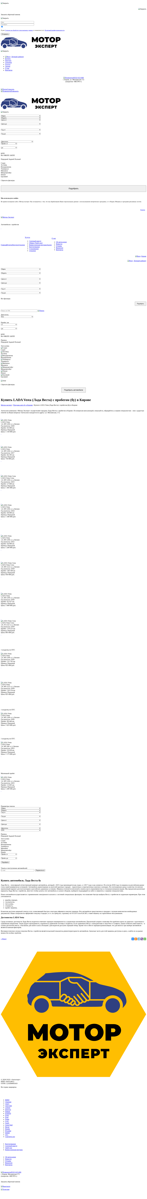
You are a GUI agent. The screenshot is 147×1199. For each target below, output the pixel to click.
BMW (7, 1100)
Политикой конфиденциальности (54, 30)
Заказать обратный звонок (10, 1182)
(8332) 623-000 (78, 78)
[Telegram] (139, 939)
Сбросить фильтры (8, 180)
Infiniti (7, 1133)
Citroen (7, 1108)
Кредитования (10, 1144)
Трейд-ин (8, 1148)
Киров (143, 256)
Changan (8, 1102)
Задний (11, 159)
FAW (7, 1115)
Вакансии (59, 248)
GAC (7, 1121)
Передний (4, 159)
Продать (8, 60)
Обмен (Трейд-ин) (36, 243)
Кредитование (34, 247)
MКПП (6, 155)
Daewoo (8, 1110)
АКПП (12, 155)
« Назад (3, 939)
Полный (18, 159)
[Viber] (142, 939)
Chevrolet (8, 1106)
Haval (7, 1127)
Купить (8, 59)
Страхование (34, 249)
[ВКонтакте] (133, 939)
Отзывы (59, 246)
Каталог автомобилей (9, 1096)
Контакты (8, 70)
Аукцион (8, 62)
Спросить (10, 89)
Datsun (7, 1111)
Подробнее (4, 204)
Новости (59, 244)
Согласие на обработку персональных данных (19, 30)
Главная (4, 245)
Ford (6, 1117)
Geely (7, 1123)
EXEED (8, 1113)
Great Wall (8, 1125)
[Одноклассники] (136, 939)
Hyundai (8, 1131)
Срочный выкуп (35, 241)
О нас (7, 68)
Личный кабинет (17, 57)
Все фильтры (5, 299)
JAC (6, 1135)
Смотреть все (10, 1137)
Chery (7, 1104)
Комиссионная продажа (38, 245)
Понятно (142, 210)
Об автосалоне (61, 242)
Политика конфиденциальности (9, 1091)
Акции (7, 66)
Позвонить (15, 91)
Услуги (7, 64)
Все (2, 155)
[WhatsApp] (145, 939)
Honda (7, 1129)
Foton (7, 1119)
